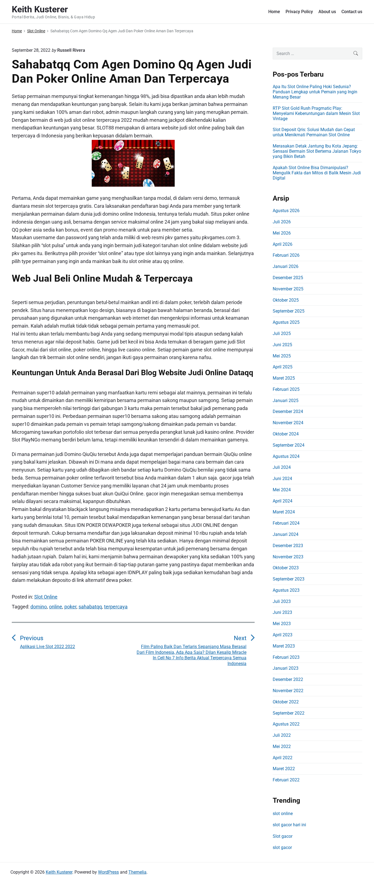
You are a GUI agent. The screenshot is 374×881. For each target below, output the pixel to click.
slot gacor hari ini (289, 824)
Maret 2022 (284, 768)
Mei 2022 (282, 746)
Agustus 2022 (286, 724)
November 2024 (288, 422)
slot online (283, 813)
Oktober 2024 (286, 434)
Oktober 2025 (286, 300)
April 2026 (282, 244)
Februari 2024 (286, 523)
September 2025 (288, 311)
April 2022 (282, 757)
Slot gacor (282, 836)
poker (70, 607)
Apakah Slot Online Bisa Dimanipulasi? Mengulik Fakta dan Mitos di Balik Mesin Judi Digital (317, 173)
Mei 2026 (282, 233)
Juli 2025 (282, 333)
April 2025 (282, 366)
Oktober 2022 (286, 701)
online (55, 607)
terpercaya (116, 607)
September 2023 (288, 579)
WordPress (108, 872)
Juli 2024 (282, 467)
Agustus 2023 (286, 590)
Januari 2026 (285, 266)
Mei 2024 (282, 489)
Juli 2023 (282, 601)
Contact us (351, 11)
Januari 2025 (285, 400)
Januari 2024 (285, 534)
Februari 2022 (286, 779)
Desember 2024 (288, 411)
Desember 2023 (288, 545)
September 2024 (288, 445)
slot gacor (282, 847)
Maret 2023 (284, 646)
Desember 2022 (288, 679)
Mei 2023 (282, 623)
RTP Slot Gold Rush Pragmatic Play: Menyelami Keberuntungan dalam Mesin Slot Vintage (316, 113)
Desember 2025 (288, 277)
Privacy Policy (299, 11)
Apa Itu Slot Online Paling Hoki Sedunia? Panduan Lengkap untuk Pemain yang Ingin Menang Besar (315, 92)
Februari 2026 (286, 255)
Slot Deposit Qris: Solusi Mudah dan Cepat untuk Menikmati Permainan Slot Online (314, 132)
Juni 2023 (282, 612)
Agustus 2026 (286, 210)
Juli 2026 (282, 221)
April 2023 (282, 634)
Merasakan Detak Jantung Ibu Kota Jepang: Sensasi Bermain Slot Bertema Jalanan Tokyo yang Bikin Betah (317, 151)
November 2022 (288, 690)
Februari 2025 (286, 389)
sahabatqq (90, 607)
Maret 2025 (284, 378)
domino (38, 607)
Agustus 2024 (286, 456)
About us (327, 11)
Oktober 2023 (286, 567)
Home (274, 11)
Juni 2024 (282, 478)
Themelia (137, 872)
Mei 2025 (282, 356)
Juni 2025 (282, 344)
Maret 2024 (284, 512)
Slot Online (45, 597)
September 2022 (288, 713)
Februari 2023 (286, 657)
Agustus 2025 (286, 322)
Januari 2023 (285, 668)
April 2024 (282, 501)
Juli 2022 (282, 735)
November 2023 (288, 556)
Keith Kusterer (59, 872)
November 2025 (288, 288)
